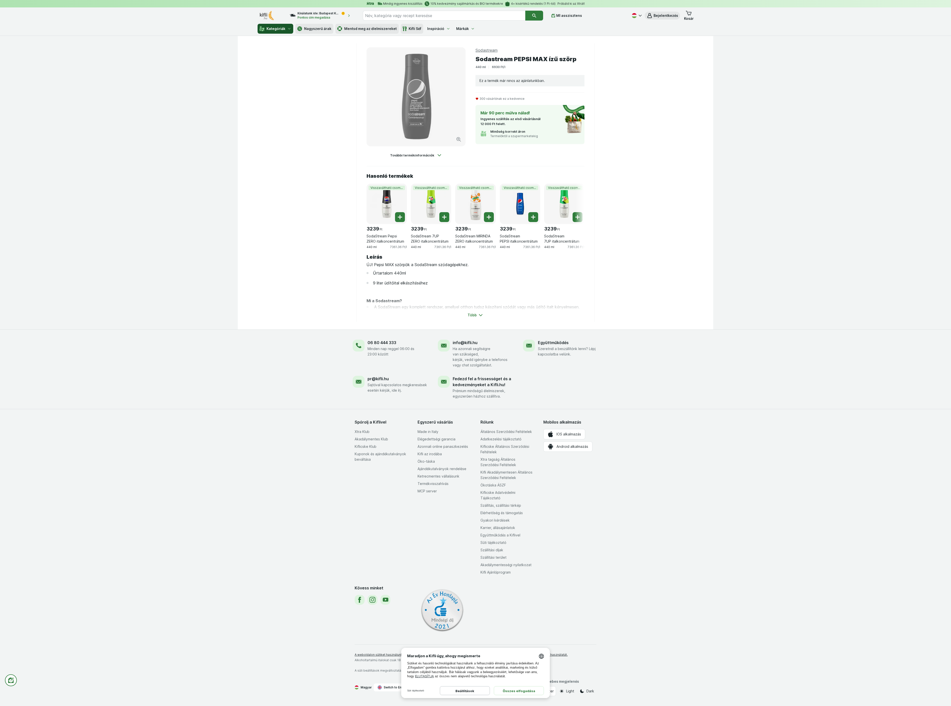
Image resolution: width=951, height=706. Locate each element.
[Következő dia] (575, 202)
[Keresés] (534, 16)
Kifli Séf (415, 28)
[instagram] (372, 600)
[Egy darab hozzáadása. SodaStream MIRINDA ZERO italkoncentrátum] (489, 217)
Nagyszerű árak (317, 28)
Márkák (462, 28)
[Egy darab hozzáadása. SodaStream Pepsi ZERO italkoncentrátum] (400, 217)
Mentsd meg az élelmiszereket (370, 28)
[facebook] (360, 600)
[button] (662, 16)
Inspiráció (435, 28)
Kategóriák (275, 28)
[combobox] (444, 16)
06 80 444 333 (382, 342)
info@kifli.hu (465, 342)
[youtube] (385, 600)
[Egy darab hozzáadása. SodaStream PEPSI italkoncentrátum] (533, 217)
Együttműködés (553, 342)
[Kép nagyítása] (459, 139)
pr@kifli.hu (378, 378)
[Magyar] (636, 16)
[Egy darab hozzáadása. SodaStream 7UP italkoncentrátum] (577, 217)
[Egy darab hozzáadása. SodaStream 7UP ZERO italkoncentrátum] (444, 217)
